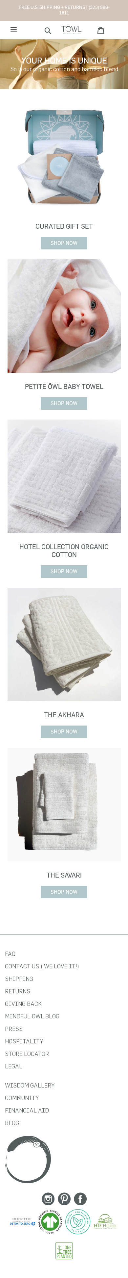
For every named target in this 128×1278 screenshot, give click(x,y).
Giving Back (23, 1003)
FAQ (10, 953)
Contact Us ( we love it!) (42, 966)
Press (14, 1028)
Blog (12, 1122)
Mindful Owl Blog (32, 1016)
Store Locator (27, 1053)
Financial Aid (27, 1110)
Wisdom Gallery (29, 1085)
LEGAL (13, 1066)
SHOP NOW (64, 243)
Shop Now (64, 403)
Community (22, 1097)
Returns (17, 991)
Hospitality (24, 1041)
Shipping (19, 978)
